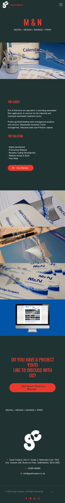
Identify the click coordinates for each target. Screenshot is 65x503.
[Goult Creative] (13, 4)
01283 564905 (34, 468)
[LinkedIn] (34, 498)
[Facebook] (26, 498)
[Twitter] (30, 498)
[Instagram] (38, 498)
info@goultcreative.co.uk (34, 473)
